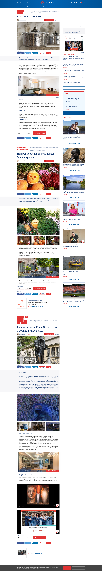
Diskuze (29, 133)
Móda (50, 6)
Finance (65, 29)
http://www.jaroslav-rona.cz (36, 553)
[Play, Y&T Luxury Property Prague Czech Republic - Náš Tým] (57, 531)
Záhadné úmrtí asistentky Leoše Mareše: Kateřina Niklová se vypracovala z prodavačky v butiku (73, 106)
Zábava (18, 149)
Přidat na (48, 20)
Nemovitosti (58, 6)
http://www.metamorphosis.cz (36, 306)
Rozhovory (67, 6)
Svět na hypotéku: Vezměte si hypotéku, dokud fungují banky (73, 71)
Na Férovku (67, 255)
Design (18, 147)
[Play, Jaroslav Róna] (57, 505)
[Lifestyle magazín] (48, 2)
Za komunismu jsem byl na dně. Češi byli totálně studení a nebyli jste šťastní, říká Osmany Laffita (73, 100)
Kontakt (83, 6)
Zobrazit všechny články (74, 143)
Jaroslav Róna (32, 552)
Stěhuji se (67, 175)
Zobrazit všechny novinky (74, 87)
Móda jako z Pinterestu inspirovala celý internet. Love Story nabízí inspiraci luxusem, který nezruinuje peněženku (73, 137)
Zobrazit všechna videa (74, 112)
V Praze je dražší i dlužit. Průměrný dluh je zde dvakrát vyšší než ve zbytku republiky (73, 32)
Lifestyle (43, 6)
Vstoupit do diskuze (41, 133)
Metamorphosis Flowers (35, 300)
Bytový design (20, 10)
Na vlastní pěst (68, 284)
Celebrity (34, 6)
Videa (27, 2)
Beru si (66, 148)
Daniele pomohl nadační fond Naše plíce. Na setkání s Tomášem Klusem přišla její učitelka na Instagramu (73, 65)
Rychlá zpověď (68, 229)
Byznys (26, 6)
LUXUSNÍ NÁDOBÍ (29, 16)
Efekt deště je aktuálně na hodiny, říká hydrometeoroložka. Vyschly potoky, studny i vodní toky (73, 77)
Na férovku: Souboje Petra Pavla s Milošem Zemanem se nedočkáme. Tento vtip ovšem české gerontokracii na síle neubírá (73, 58)
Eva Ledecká (21, 161)
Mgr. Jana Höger (22, 334)
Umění (26, 316)
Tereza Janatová (22, 20)
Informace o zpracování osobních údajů (31, 568)
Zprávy (75, 6)
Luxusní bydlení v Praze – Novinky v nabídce (71, 82)
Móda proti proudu (69, 202)
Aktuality (19, 6)
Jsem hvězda (67, 120)
